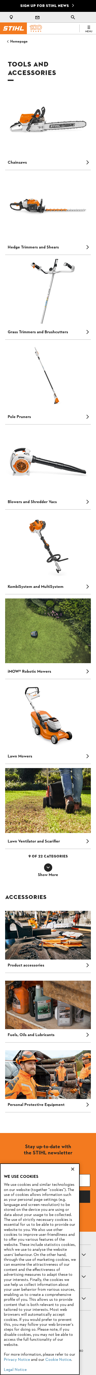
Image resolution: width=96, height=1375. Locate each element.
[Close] (72, 1169)
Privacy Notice (17, 1360)
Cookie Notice (58, 1360)
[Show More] (48, 867)
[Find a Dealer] (12, 17)
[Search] (73, 17)
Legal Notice (15, 1370)
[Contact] (37, 17)
